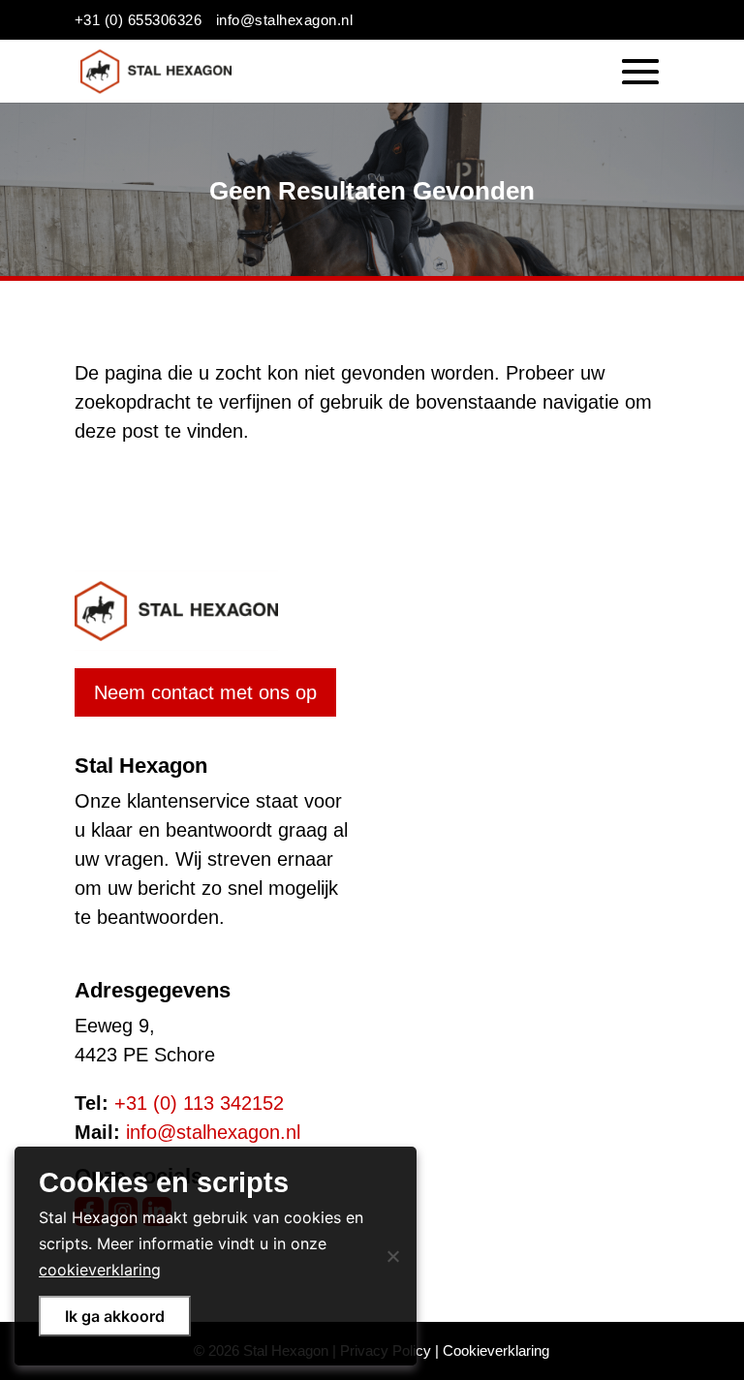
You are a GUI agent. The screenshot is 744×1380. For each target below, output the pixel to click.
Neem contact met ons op (205, 692)
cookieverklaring (100, 1269)
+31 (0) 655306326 (138, 20)
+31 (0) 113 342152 (199, 1103)
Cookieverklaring (496, 1350)
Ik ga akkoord (115, 1316)
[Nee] (392, 1256)
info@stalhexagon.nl (285, 20)
